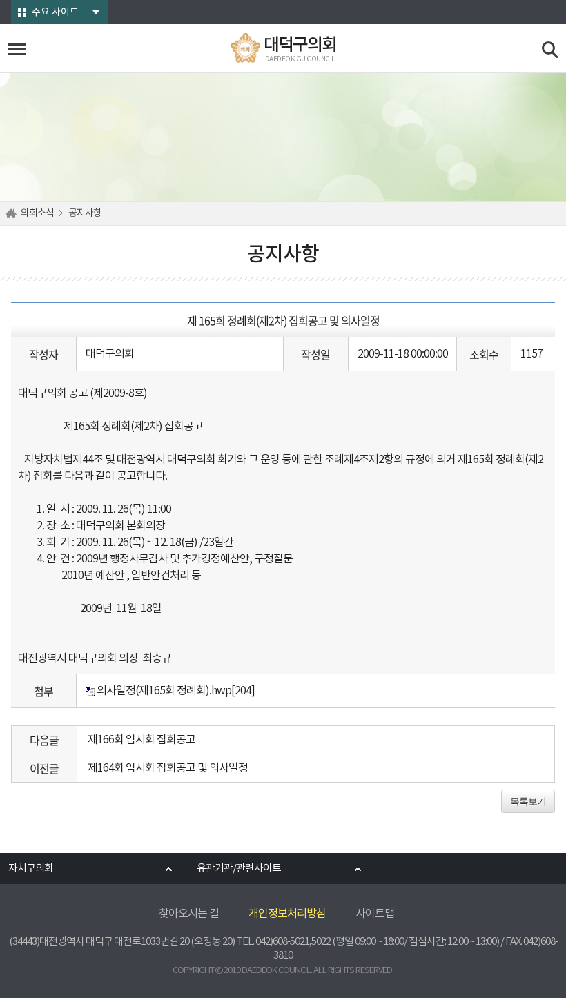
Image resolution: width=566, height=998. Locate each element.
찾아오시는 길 (189, 914)
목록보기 (528, 801)
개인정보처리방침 (287, 914)
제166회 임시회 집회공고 (141, 740)
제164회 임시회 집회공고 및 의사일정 (168, 768)
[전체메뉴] (17, 49)
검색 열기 (550, 50)
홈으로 (13, 213)
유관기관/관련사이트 (239, 868)
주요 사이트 (55, 12)
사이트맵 (374, 914)
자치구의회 (30, 868)
